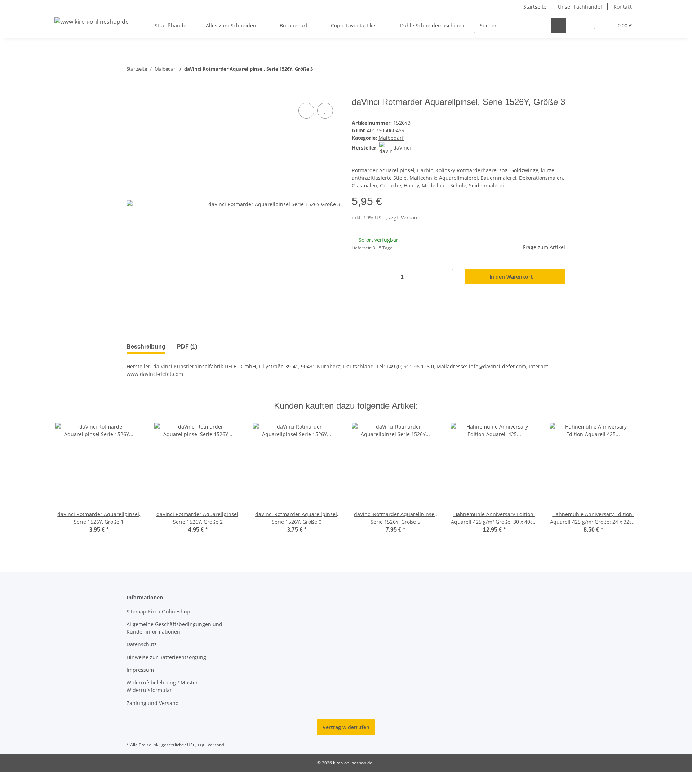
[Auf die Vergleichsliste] (306, 111)
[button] (579, 25)
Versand (411, 217)
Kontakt (622, 6)
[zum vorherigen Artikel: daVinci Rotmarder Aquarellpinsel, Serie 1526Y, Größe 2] (542, 69)
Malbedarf (391, 137)
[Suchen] (558, 25)
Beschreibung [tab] (146, 346)
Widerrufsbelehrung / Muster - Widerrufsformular (164, 686)
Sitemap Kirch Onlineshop (158, 611)
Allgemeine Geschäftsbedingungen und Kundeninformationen (174, 628)
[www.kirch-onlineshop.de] (91, 21)
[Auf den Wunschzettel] (325, 111)
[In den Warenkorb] (132, 93)
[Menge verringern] (360, 276)
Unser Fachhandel (580, 6)
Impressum (140, 669)
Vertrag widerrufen (346, 727)
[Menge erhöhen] (445, 276)
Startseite (534, 6)
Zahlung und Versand (153, 703)
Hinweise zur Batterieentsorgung (166, 657)
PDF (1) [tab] (187, 346)
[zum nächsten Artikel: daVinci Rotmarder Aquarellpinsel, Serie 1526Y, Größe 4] (557, 69)
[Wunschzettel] (594, 25)
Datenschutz (142, 644)
